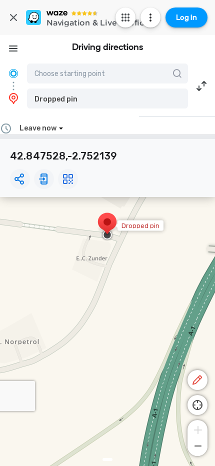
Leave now (38, 128)
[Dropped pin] (107, 227)
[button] (107, 98)
